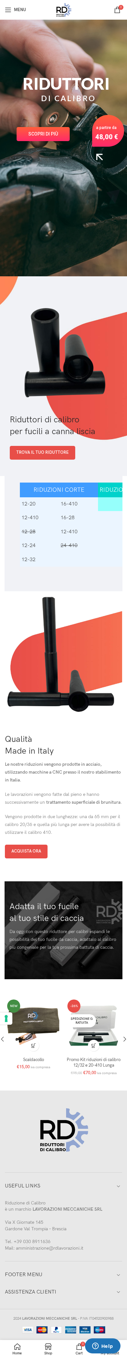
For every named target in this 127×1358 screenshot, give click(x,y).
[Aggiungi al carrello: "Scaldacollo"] (33, 1045)
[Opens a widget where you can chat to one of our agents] (102, 1346)
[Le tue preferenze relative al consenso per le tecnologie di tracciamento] (6, 1018)
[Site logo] (63, 9)
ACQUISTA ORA (26, 851)
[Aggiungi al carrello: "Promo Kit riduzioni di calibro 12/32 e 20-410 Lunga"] (93, 1045)
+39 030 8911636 (32, 1241)
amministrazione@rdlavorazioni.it (49, 1248)
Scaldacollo (33, 1059)
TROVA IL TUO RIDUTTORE (42, 452)
